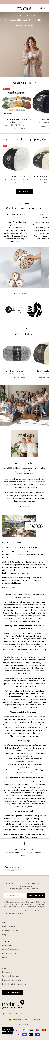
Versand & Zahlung (10, 931)
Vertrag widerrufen (12, 992)
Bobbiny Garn (20, 293)
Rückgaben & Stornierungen (14, 984)
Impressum (7, 972)
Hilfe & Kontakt (8, 927)
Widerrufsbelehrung (10, 976)
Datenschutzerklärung (11, 980)
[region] (24, 849)
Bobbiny (19, 26)
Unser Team (7, 945)
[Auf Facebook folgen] (3, 1013)
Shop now (24, 192)
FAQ (4, 934)
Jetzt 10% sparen (36, 895)
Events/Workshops (10, 949)
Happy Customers (9, 953)
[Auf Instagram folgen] (10, 1013)
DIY (17, 334)
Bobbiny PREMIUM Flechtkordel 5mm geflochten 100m (17, 121)
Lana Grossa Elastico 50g (17, 176)
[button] (7, 1030)
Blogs (4, 957)
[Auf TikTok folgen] (22, 1013)
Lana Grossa (10, 139)
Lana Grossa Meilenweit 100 (16, 371)
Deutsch (35, 1020)
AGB (4, 968)
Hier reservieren (8, 588)
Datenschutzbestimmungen (13, 913)
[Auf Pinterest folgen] (16, 1013)
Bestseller (29, 26)
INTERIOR (28, 334)
